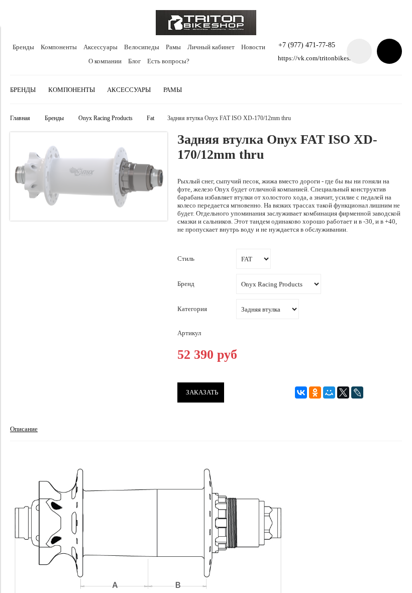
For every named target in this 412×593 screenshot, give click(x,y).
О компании (105, 61)
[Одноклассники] (315, 392)
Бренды (23, 47)
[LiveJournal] (357, 392)
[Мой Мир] (329, 392)
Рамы (173, 47)
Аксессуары (100, 47)
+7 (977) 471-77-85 (306, 45)
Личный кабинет (211, 47)
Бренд (185, 283)
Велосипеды (141, 47)
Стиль (185, 258)
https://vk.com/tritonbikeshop (319, 58)
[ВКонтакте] (301, 392)
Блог (134, 61)
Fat (150, 118)
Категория (192, 309)
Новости (253, 47)
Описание (24, 429)
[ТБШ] (206, 33)
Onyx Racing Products (105, 118)
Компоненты (59, 47)
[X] (343, 392)
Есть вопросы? (168, 61)
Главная (20, 118)
